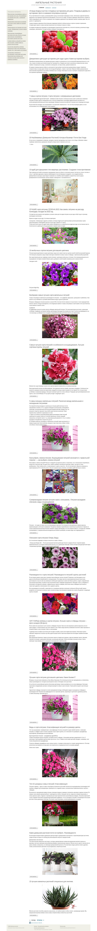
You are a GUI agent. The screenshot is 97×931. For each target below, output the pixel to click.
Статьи (54, 7)
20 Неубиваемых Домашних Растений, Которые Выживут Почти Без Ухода (57, 138)
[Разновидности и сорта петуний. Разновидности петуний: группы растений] (59, 603)
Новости (48, 7)
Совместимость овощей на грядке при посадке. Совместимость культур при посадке (17, 42)
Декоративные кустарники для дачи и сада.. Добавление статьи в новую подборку (17, 29)
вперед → (40, 920)
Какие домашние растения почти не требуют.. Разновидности (52, 833)
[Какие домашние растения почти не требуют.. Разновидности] (59, 861)
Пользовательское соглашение (43, 926)
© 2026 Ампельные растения (13, 926)
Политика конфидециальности (39, 927)
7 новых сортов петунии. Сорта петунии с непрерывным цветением (54, 96)
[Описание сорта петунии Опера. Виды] (59, 557)
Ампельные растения (48, 2)
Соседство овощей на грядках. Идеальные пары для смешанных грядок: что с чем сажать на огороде (17, 48)
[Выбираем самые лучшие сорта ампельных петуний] (59, 326)
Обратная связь (62, 926)
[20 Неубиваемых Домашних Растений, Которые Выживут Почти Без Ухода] (59, 154)
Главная (41, 7)
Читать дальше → (33, 53)
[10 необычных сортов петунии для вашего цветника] (59, 274)
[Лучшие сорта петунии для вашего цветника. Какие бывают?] (59, 708)
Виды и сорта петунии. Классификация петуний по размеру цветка (54, 727)
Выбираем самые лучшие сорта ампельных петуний (49, 295)
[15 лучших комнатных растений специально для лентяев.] (59, 896)
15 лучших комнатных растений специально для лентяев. (51, 881)
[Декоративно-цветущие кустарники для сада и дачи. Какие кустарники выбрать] (59, 81)
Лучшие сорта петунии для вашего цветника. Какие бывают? (52, 677)
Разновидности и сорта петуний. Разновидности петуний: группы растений (57, 575)
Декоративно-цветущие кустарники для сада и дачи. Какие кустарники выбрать (17, 23)
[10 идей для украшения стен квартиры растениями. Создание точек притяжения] (59, 191)
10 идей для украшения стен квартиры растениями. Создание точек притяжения (59, 170)
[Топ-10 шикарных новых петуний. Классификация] (59, 813)
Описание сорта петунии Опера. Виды (43, 538)
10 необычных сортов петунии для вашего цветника (49, 250)
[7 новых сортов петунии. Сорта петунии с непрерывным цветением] (59, 119)
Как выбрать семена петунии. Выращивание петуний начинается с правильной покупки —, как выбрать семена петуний (59, 459)
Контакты (35, 926)
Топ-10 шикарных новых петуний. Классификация (48, 784)
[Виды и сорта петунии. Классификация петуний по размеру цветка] (59, 763)
